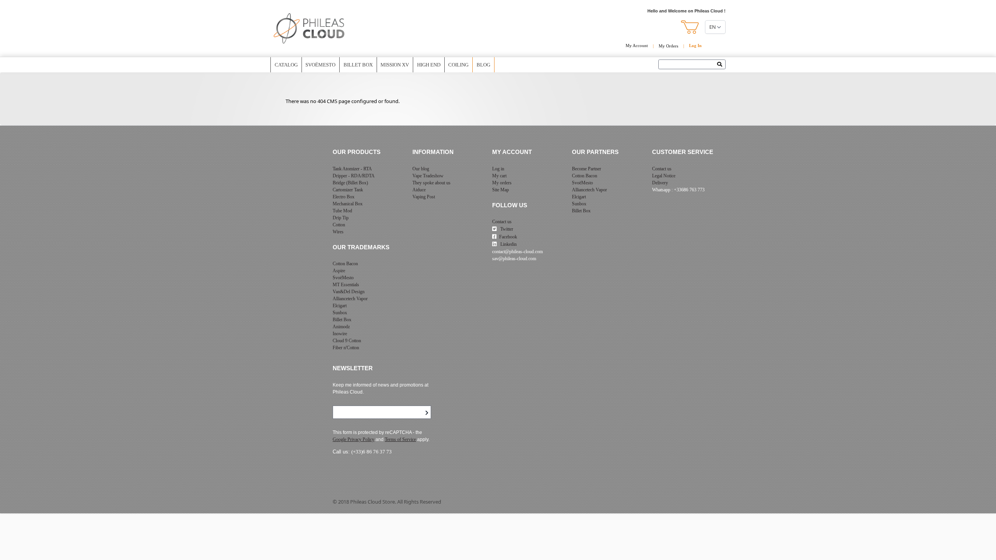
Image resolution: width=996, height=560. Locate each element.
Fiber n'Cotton (346, 347)
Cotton (339, 225)
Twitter (506, 229)
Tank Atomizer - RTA (352, 169)
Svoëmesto (320, 65)
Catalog (286, 65)
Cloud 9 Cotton (347, 340)
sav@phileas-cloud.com (514, 258)
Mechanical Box (348, 203)
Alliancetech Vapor (350, 298)
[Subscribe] (426, 413)
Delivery (660, 183)
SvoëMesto (343, 277)
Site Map (500, 189)
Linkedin (508, 244)
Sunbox (340, 312)
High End (428, 65)
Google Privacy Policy (353, 439)
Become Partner (586, 169)
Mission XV (395, 65)
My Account (637, 45)
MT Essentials (346, 284)
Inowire (340, 333)
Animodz (341, 326)
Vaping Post (423, 197)
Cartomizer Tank (348, 189)
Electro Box (343, 197)
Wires (338, 231)
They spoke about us (431, 183)
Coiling (458, 65)
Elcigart (340, 305)
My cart (499, 175)
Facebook (508, 237)
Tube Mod (342, 211)
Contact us (502, 221)
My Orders (668, 46)
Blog (483, 65)
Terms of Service (400, 439)
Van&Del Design (349, 291)
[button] (690, 27)
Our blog (420, 169)
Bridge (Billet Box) (350, 183)
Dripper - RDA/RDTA (354, 175)
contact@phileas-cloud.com (517, 251)
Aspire (339, 270)
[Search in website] (721, 65)
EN (712, 26)
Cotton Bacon (345, 263)
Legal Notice (663, 175)
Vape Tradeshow (428, 175)
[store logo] (309, 28)
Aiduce (419, 189)
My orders (502, 183)
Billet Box (358, 65)
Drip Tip (341, 217)
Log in (498, 169)
